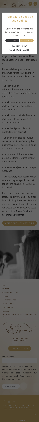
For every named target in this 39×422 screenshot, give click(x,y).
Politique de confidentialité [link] (19, 48)
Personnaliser (26, 41)
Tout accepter (12, 41)
